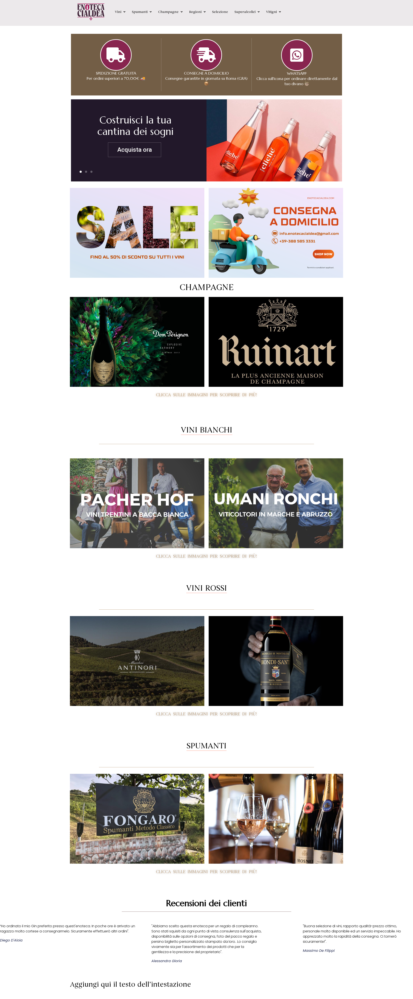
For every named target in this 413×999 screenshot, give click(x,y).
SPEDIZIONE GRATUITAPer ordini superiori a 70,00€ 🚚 (116, 76)
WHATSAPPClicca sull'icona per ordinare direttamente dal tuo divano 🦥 (296, 78)
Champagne (168, 12)
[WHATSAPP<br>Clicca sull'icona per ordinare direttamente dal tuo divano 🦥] (297, 55)
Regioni (195, 12)
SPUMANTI (206, 746)
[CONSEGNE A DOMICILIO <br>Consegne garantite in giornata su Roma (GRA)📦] (206, 55)
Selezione (220, 12)
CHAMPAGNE (206, 287)
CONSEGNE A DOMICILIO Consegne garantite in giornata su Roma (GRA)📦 (206, 78)
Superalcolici (245, 12)
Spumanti (140, 12)
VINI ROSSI (206, 588)
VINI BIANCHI (206, 430)
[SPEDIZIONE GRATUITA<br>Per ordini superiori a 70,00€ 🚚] (116, 55)
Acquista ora (127, 149)
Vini (118, 12)
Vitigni (271, 12)
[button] (120, 12)
